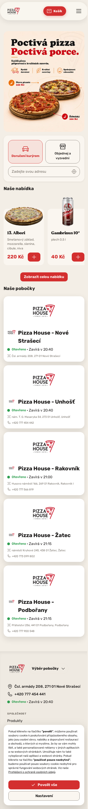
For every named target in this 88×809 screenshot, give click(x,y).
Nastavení (44, 796)
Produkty (15, 721)
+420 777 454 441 (29, 694)
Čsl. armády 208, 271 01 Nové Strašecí (47, 686)
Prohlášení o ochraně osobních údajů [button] (31, 772)
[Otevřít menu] (78, 11)
